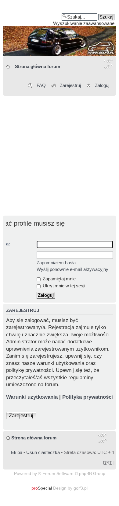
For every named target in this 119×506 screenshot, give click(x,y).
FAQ (41, 85)
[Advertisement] (59, 156)
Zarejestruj (70, 85)
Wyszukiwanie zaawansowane (83, 23)
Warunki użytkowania (32, 397)
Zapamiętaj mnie (58, 278)
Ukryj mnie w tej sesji (63, 285)
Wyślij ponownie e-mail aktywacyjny (72, 269)
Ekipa (16, 452)
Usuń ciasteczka (43, 452)
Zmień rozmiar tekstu (108, 64)
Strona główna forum (37, 66)
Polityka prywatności (87, 397)
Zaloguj (102, 85)
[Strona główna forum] (59, 30)
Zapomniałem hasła (56, 262)
